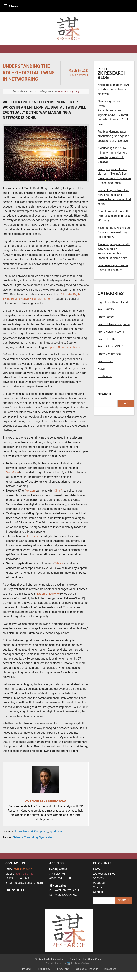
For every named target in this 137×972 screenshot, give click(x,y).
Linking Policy (43, 969)
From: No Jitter (107, 339)
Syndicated (56, 831)
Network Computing (68, 91)
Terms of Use (110, 969)
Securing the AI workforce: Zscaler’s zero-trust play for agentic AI (114, 232)
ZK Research (56, 959)
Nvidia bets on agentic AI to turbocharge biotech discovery (113, 89)
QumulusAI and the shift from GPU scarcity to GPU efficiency (114, 216)
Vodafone (12, 472)
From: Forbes (106, 317)
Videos (97, 887)
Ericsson (32, 536)
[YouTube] (8, 890)
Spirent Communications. (64, 347)
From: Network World (111, 331)
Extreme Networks (48, 593)
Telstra (58, 563)
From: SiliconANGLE (110, 346)
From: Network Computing (31, 831)
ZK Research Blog (104, 873)
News (101, 368)
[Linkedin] (18, 890)
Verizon (30, 490)
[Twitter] (13, 890)
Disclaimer (26, 969)
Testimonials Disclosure (86, 969)
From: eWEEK (106, 309)
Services (98, 878)
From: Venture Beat (110, 354)
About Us (99, 882)
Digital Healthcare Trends (113, 302)
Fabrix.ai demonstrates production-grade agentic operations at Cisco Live (113, 136)
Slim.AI (58, 490)
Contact (98, 892)
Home (97, 869)
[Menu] (5, 6)
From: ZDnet (105, 361)
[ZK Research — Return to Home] (68, 28)
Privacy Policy (62, 969)
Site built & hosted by (68, 963)
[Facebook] (22, 890)
